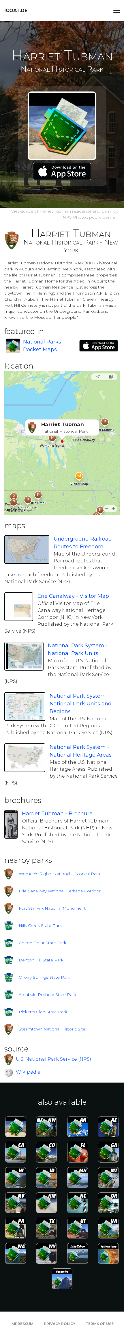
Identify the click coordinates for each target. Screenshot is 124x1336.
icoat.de (15, 10)
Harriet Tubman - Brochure (57, 813)
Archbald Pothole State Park (47, 994)
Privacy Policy (59, 1324)
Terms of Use (100, 1324)
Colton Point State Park (42, 942)
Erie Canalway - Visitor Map (73, 596)
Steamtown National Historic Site (52, 1029)
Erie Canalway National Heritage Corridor (60, 891)
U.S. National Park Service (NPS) (53, 1059)
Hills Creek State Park (40, 925)
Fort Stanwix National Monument (52, 908)
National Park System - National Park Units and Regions (81, 704)
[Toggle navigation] (117, 10)
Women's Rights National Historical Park (59, 873)
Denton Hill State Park (41, 960)
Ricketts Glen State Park (43, 1011)
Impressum (21, 1324)
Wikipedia (28, 1072)
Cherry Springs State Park (44, 977)
